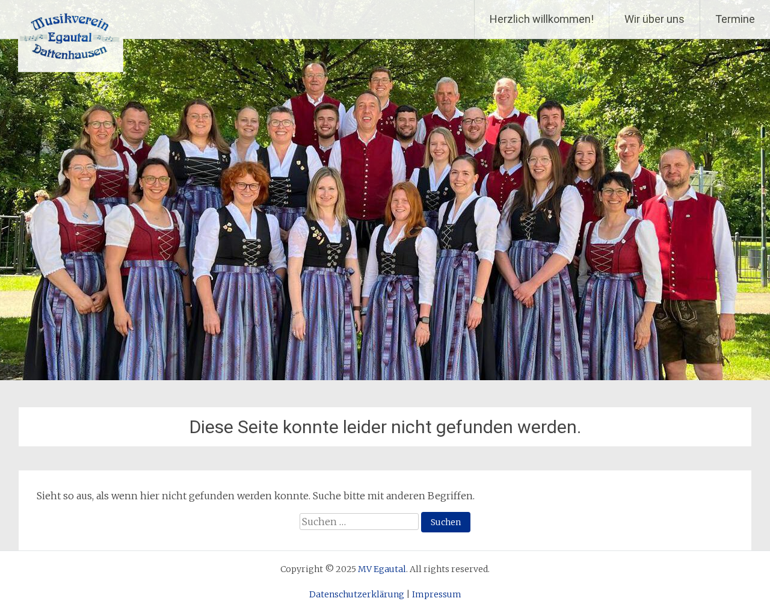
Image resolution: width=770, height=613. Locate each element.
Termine (735, 19)
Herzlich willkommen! (542, 19)
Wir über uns (654, 19)
